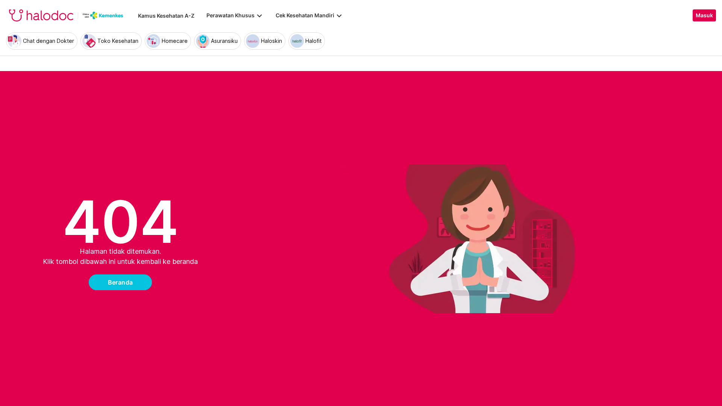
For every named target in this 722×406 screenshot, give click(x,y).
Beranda (120, 282)
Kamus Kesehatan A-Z (166, 15)
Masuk (704, 15)
